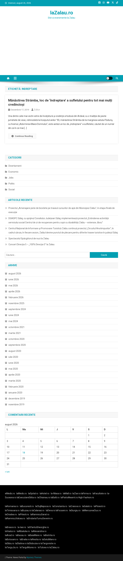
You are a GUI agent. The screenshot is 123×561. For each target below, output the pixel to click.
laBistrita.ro (49, 535)
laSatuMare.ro (49, 539)
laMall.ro (67, 493)
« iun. (7, 471)
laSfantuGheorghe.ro (38, 527)
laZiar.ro (76, 493)
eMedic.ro (10, 493)
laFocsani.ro (62, 510)
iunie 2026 (13, 279)
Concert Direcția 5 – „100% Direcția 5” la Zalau (31, 244)
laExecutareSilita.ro (26, 497)
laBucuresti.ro (27, 506)
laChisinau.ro (43, 497)
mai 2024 (13, 321)
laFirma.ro (86, 493)
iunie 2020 (13, 363)
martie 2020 (14, 380)
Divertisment (14, 166)
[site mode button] (109, 78)
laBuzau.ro (26, 510)
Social (11, 189)
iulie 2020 (13, 357)
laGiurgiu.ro (75, 510)
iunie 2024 (13, 315)
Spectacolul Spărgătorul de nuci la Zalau (28, 238)
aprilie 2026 (14, 291)
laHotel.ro (44, 493)
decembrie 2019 (16, 398)
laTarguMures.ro (28, 547)
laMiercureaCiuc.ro (91, 510)
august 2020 (14, 351)
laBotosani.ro (11, 539)
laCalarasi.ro (38, 510)
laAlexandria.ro (38, 531)
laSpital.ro (33, 493)
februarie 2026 (16, 297)
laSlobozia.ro (33, 543)
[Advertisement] (61, 51)
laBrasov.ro (10, 527)
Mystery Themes (34, 557)
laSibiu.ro (9, 543)
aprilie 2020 (14, 374)
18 (23, 452)
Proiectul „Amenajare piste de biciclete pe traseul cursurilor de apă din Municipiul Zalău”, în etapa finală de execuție (61, 210)
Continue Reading (24, 136)
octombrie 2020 (16, 339)
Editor (37, 109)
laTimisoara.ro (12, 510)
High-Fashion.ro (86, 497)
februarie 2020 (16, 386)
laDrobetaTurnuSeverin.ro (40, 518)
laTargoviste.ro (48, 543)
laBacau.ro (21, 535)
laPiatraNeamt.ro (69, 497)
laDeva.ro (50, 510)
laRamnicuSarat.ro (39, 514)
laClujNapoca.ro (43, 506)
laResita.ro (35, 539)
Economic (13, 171)
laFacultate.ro (99, 493)
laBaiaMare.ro (35, 535)
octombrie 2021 (16, 327)
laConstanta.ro (59, 506)
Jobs (10, 177)
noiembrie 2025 (16, 303)
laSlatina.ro (21, 543)
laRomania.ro (11, 506)
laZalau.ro (61, 13)
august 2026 (14, 273)
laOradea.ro (11, 514)
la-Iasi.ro (22, 527)
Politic (11, 183)
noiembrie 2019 (16, 404)
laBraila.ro (25, 539)
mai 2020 (13, 368)
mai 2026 (13, 285)
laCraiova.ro (75, 506)
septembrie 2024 (17, 309)
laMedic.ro (21, 493)
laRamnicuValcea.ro (15, 518)
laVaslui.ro (11, 531)
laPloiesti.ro (99, 506)
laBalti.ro (55, 497)
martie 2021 (14, 333)
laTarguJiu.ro (12, 547)
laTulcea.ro (43, 547)
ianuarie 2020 (15, 392)
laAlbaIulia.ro (23, 531)
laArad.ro (9, 535)
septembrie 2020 (17, 345)
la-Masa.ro (56, 493)
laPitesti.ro (23, 514)
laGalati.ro (87, 506)
